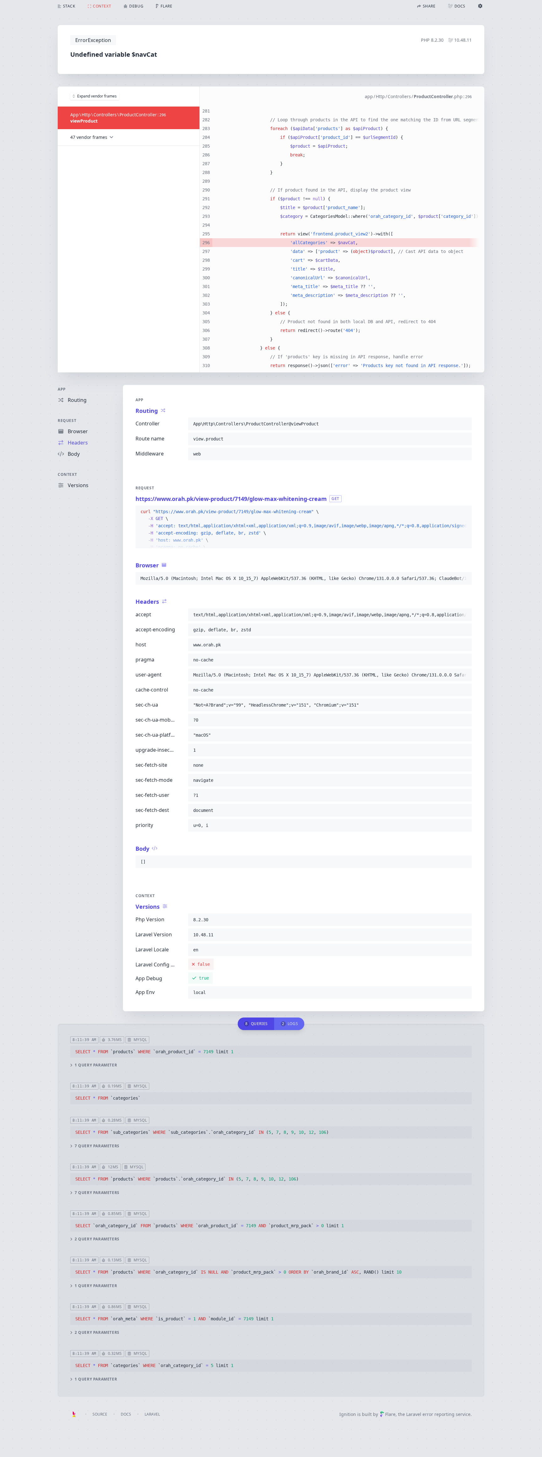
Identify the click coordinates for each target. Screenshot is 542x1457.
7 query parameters (97, 1146)
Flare (390, 1414)
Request (67, 420)
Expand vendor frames (97, 96)
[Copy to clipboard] (464, 424)
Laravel (152, 1414)
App (62, 389)
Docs (126, 1414)
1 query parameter (96, 1065)
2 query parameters (97, 1239)
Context (67, 474)
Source (100, 1414)
